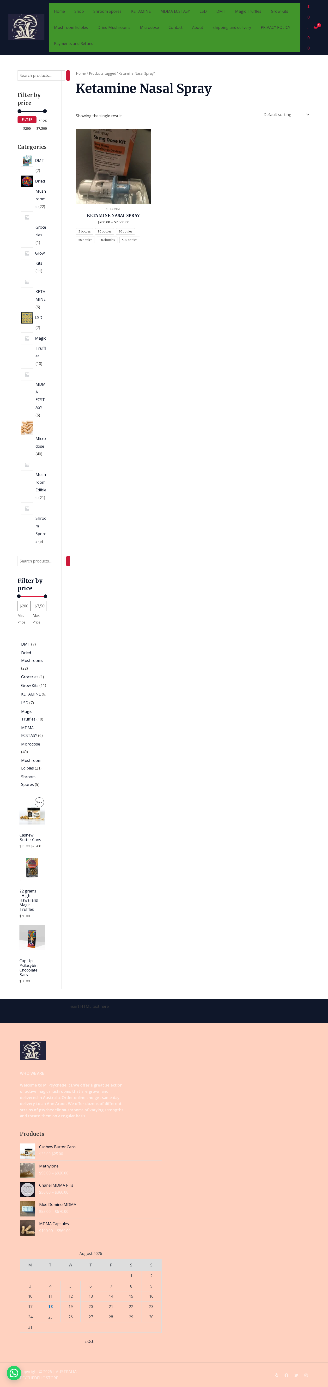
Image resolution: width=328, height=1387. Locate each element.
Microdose (149, 27)
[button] (14, 1373)
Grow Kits (279, 11)
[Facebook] (286, 1375)
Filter (27, 119)
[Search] (68, 75)
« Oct (89, 1341)
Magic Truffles (248, 11)
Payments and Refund (73, 43)
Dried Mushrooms (113, 27)
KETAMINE (141, 11)
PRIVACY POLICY (275, 27)
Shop (79, 11)
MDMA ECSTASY (175, 11)
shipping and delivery (232, 27)
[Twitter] (296, 1375)
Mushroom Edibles (71, 27)
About (197, 27)
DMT (220, 11)
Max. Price (36, 618)
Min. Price (21, 618)
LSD (203, 11)
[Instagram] (306, 1375)
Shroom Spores (107, 11)
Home (59, 11)
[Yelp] (277, 1375)
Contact (175, 27)
